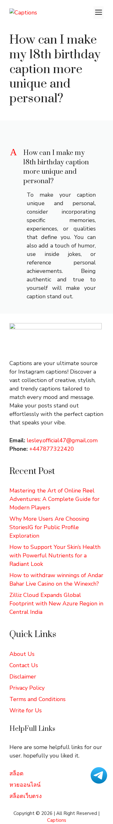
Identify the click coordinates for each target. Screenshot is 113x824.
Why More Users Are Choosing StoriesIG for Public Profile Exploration (49, 527)
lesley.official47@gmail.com (62, 440)
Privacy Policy (27, 688)
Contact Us (23, 665)
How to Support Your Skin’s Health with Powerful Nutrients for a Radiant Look (54, 555)
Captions (56, 820)
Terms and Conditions (37, 699)
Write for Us (25, 710)
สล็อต (16, 773)
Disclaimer (22, 676)
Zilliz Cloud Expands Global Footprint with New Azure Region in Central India (56, 603)
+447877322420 (51, 449)
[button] (56, 167)
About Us (22, 654)
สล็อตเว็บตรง (25, 796)
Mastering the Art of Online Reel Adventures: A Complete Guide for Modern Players (54, 499)
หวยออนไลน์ (24, 785)
